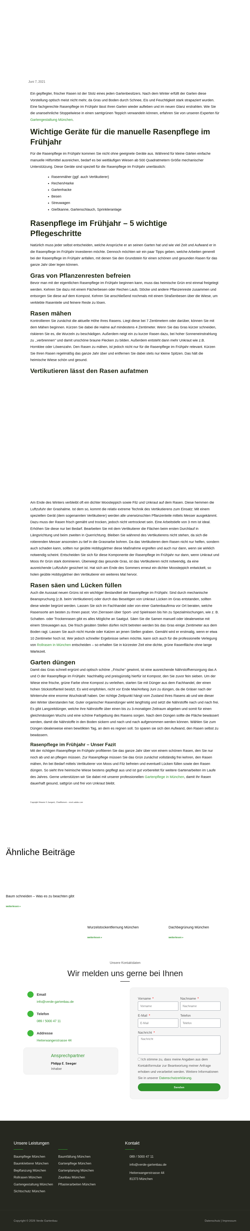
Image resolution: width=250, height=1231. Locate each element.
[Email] (30, 994)
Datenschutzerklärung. (175, 1078)
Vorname (145, 998)
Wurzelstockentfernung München (113, 927)
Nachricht (145, 1032)
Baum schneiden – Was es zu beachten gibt (40, 896)
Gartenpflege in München (164, 777)
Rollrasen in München (54, 645)
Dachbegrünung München (189, 927)
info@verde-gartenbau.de (55, 1002)
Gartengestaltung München (51, 120)
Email (41, 994)
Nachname (188, 998)
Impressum (229, 1220)
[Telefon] (30, 1014)
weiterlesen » (13, 906)
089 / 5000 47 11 (49, 1021)
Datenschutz (212, 1220)
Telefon (43, 1014)
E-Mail (143, 1015)
